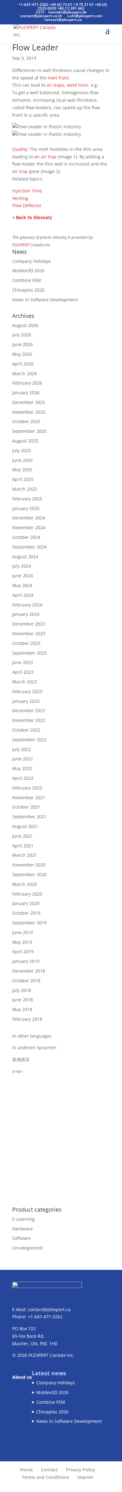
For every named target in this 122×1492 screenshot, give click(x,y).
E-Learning (23, 1219)
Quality (19, 149)
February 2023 (27, 691)
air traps (55, 85)
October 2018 (26, 981)
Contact (49, 1470)
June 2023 (22, 662)
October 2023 (26, 643)
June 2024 (22, 576)
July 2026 (21, 335)
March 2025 (24, 489)
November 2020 (28, 865)
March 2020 (24, 884)
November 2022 (28, 720)
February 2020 (27, 894)
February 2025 (27, 499)
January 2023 (25, 701)
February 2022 (27, 788)
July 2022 (21, 749)
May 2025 (22, 470)
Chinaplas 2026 (28, 290)
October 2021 (26, 807)
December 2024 (28, 518)
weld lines (77, 85)
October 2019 (26, 913)
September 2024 (29, 547)
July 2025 (21, 450)
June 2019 (22, 932)
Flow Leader (35, 47)
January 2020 (25, 903)
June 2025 (22, 460)
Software (21, 1238)
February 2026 (27, 383)
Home (26, 1470)
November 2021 (28, 797)
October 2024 (26, 537)
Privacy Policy (80, 1470)
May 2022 (22, 768)
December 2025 (28, 402)
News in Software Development (45, 300)
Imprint (85, 1477)
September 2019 (29, 923)
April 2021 (22, 846)
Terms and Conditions (45, 1477)
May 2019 (22, 942)
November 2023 (28, 633)
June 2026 (22, 344)
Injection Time (27, 191)
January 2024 (25, 614)
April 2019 (22, 951)
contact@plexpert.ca (49, 1309)
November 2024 (28, 527)
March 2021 (24, 855)
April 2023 (22, 672)
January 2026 (25, 393)
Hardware (22, 1229)
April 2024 (22, 595)
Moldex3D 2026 (28, 270)
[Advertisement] (61, 1136)
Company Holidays (31, 261)
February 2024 (27, 605)
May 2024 (22, 585)
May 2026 (22, 354)
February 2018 (27, 1019)
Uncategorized (27, 1248)
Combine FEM (26, 280)
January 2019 (25, 961)
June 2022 (22, 759)
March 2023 (24, 682)
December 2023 (28, 624)
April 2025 (22, 479)
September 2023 (29, 653)
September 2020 (29, 874)
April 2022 (22, 778)
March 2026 (24, 373)
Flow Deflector (27, 205)
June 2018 (22, 1000)
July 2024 (21, 566)
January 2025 (25, 508)
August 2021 (25, 826)
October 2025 (26, 421)
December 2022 (28, 710)
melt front (58, 78)
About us (22, 1377)
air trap (49, 157)
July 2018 (21, 990)
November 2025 (28, 412)
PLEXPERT (20, 245)
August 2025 (25, 441)
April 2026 (22, 364)
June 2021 (22, 836)
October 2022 (26, 730)
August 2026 (25, 325)
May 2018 (22, 1009)
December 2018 (28, 971)
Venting (20, 198)
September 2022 (29, 740)
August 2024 (25, 557)
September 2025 (29, 431)
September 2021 (29, 817)
